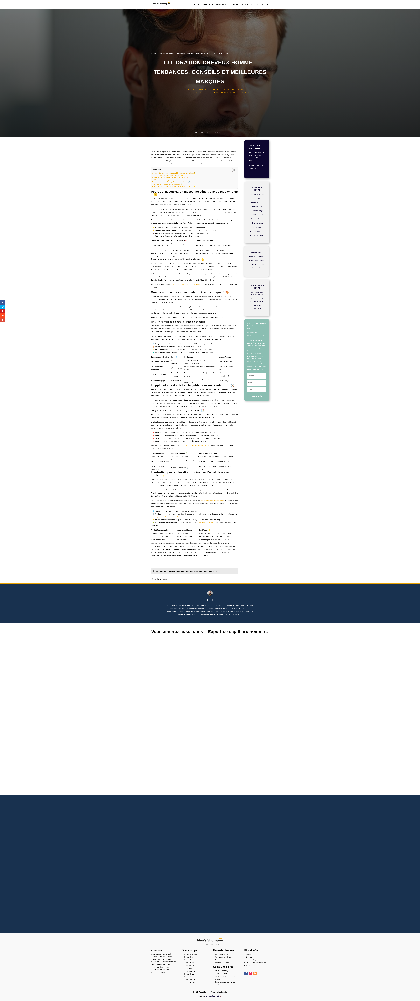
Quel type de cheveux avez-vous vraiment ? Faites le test (210, 911)
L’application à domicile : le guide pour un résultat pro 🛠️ (172, 182)
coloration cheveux (226, 93)
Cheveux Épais (257, 215)
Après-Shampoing (221, 971)
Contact (248, 954)
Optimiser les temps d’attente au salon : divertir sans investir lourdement (210, 814)
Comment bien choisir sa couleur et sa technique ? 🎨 (171, 177)
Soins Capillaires (223, 966)
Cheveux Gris (257, 227)
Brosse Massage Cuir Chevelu (225, 976)
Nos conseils (256, 4)
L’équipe (249, 957)
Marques (207, 4)
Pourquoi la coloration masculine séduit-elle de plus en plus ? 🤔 (174, 173)
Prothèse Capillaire (222, 963)
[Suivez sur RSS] (255, 973)
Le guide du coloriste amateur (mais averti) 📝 (169, 184)
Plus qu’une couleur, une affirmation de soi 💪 (170, 175)
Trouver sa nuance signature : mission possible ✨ (171, 180)
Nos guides (221, 4)
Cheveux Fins (257, 198)
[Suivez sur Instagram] (250, 973)
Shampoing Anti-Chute (223, 954)
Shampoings (189, 950)
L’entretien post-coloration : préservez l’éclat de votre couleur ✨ (174, 186)
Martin (203, 90)
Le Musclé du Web (212, 996)
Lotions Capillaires (257, 260)
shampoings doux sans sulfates (212, 501)
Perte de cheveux (238, 4)
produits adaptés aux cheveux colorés (195, 445)
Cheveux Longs (257, 211)
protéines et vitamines (207, 522)
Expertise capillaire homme (168, 53)
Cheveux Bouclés (257, 219)
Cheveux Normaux (257, 194)
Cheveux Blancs (257, 231)
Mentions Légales (252, 960)
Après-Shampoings (257, 256)
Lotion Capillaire (221, 973)
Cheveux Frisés (257, 223)
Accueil (197, 4)
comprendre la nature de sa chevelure (186, 285)
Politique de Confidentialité (256, 963)
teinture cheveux (247, 93)
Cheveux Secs (257, 202)
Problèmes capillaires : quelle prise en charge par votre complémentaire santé (210, 717)
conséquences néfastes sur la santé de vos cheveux (171, 517)
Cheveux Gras (257, 206)
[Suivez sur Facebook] (246, 973)
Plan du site (250, 965)
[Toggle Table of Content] (233, 170)
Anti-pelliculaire (257, 235)
